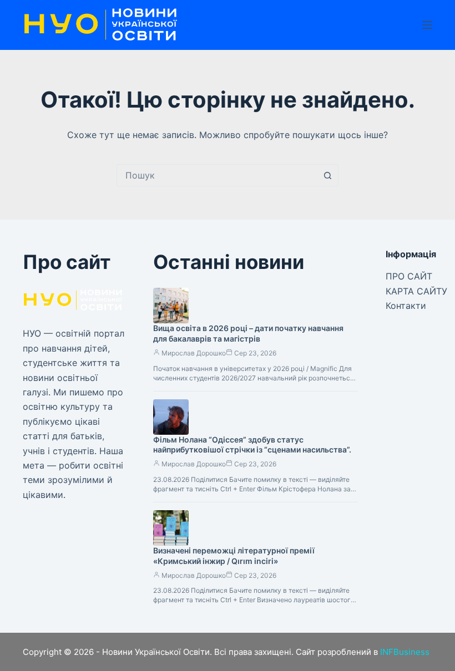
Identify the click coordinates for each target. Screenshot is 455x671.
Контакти (406, 305)
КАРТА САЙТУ (416, 291)
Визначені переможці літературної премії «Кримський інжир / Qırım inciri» (234, 556)
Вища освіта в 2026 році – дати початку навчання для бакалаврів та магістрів (248, 333)
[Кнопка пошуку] (327, 175)
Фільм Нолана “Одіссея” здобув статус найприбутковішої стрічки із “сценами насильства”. (252, 445)
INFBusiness (404, 652)
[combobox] (217, 175)
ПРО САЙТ (409, 276)
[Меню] (427, 25)
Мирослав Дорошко (193, 353)
